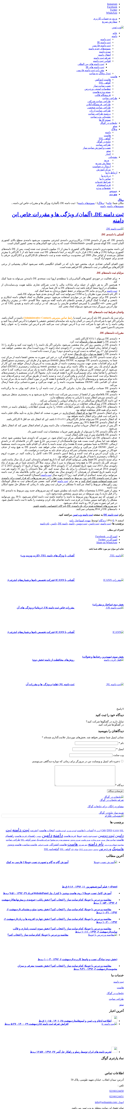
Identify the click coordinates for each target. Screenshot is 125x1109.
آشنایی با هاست (85, 830)
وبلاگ (121, 200)
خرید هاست (70, 836)
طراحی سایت (13, 839)
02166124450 (116, 1091)
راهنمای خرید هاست (25, 836)
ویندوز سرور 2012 (85, 849)
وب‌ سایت (118, 755)
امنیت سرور (71, 830)
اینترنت (34, 830)
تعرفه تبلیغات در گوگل (112, 800)
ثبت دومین (81, 523)
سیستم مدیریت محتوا (59, 840)
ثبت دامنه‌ (112, 290)
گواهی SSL (65, 849)
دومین (38, 836)
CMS (103, 830)
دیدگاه (119, 785)
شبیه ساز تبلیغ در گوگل (111, 812)
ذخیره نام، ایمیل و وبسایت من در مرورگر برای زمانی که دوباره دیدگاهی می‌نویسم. (76, 761)
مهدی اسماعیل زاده (80, 520)
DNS (109, 830)
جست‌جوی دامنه (90, 836)
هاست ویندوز (14, 844)
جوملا (79, 836)
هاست (72, 844)
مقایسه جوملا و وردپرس (114, 845)
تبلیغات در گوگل (115, 993)
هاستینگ (118, 849)
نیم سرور (82, 844)
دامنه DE (63, 523)
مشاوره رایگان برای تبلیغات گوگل (105, 806)
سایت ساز (111, 839)
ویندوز (95, 849)
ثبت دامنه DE (111, 514)
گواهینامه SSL (51, 849)
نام (121, 743)
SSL (122, 830)
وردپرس (105, 849)
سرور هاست (85, 840)
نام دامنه (44, 523)
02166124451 (116, 1096)
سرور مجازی (95, 840)
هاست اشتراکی (58, 844)
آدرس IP (97, 831)
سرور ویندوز (75, 840)
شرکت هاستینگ (43, 840)
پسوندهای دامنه (115, 206)
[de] (115, 228)
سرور (103, 840)
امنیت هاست (60, 830)
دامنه (103, 206)
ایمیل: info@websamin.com (109, 1102)
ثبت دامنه (46, 475)
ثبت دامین (94, 523)
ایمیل (120, 749)
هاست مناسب (29, 844)
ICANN (116, 830)
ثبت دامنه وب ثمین (83, 514)
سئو (121, 1004)
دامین (54, 523)
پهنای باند (74, 849)
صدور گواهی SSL (28, 840)
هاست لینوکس (43, 845)
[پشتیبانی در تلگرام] (114, 815)
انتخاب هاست (47, 830)
